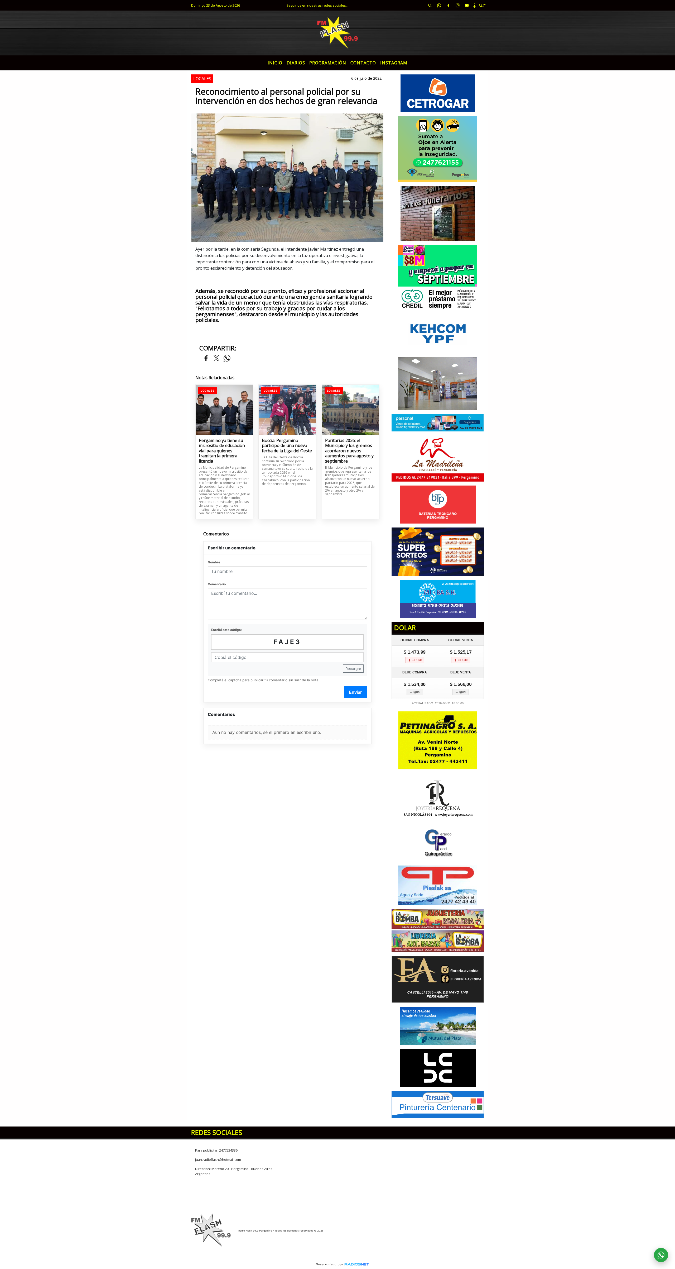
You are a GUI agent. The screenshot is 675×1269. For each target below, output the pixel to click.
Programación (327, 63)
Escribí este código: (226, 630)
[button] (429, 5)
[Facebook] (448, 5)
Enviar (355, 692)
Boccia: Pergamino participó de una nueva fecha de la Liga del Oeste (287, 446)
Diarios (296, 63)
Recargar (353, 668)
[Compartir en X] (216, 358)
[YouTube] (466, 5)
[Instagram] (457, 5)
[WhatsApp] (439, 5)
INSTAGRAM (393, 63)
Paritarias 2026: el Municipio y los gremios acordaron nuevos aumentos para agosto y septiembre (349, 451)
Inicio (275, 63)
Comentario (217, 584)
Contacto (363, 63)
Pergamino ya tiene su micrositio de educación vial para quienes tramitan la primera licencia (222, 451)
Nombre (214, 562)
